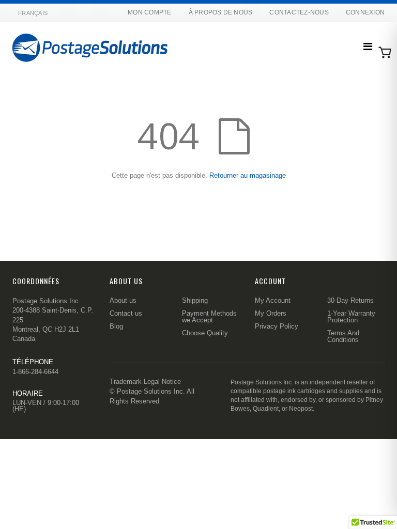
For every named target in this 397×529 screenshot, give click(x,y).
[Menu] (367, 46)
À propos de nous (221, 12)
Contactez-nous (298, 12)
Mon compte (149, 12)
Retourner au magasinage (247, 175)
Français (33, 13)
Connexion (365, 12)
